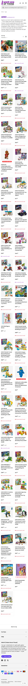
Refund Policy (10, 681)
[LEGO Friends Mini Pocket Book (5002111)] (21, 570)
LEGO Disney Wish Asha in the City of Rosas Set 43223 (20, 548)
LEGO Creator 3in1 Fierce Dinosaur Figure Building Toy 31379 (6, 248)
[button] (23, 3)
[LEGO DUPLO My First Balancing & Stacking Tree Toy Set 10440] (21, 484)
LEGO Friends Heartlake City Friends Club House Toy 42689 (20, 110)
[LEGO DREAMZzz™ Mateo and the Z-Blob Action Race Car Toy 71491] (7, 457)
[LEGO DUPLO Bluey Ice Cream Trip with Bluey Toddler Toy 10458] (7, 430)
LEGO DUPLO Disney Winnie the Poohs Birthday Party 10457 (21, 439)
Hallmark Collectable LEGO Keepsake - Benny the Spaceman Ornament (21, 384)
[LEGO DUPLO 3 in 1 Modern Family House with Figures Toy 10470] (7, 291)
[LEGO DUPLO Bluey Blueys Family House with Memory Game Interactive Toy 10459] (21, 401)
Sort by (3, 35)
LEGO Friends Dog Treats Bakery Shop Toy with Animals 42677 (6, 220)
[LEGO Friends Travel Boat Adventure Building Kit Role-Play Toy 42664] (7, 344)
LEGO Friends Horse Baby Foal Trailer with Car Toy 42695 (6, 109)
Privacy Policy (4, 681)
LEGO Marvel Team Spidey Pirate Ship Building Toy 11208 (6, 274)
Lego (6, 11)
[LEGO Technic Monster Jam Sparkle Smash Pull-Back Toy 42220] (21, 210)
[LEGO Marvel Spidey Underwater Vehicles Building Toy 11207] (21, 265)
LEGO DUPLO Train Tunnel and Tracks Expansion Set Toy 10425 (20, 522)
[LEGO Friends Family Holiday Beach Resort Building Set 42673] (21, 319)
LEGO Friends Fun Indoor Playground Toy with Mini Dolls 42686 (20, 137)
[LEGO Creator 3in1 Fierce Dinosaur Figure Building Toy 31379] (7, 238)
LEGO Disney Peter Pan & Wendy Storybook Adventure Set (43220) (21, 301)
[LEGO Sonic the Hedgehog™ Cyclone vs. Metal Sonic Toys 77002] (7, 512)
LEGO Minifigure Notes (5, 327)
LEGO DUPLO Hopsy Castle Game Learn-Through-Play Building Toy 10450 (20, 354)
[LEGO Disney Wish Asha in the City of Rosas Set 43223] (21, 539)
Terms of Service (18, 681)
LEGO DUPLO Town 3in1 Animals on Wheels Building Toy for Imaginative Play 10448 (6, 383)
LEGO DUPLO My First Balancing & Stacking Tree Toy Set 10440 (20, 494)
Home (2, 11)
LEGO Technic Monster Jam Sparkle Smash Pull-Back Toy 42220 (21, 220)
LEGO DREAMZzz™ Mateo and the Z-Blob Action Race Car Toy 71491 (7, 467)
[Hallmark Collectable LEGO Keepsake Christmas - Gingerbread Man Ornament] (7, 154)
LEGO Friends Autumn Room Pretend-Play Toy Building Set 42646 (21, 467)
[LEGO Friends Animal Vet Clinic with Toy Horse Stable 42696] (7, 597)
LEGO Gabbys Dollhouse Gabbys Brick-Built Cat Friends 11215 (20, 248)
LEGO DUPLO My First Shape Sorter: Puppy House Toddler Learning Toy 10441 (6, 82)
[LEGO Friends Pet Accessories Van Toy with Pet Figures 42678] (21, 183)
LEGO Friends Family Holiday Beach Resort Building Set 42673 (21, 328)
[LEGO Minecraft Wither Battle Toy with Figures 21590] (7, 46)
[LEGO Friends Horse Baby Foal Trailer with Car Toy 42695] (7, 99)
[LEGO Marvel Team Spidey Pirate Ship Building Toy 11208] (7, 265)
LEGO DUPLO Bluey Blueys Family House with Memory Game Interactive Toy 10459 (21, 411)
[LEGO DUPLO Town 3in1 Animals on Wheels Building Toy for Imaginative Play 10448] (7, 372)
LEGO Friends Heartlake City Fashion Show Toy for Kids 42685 (21, 164)
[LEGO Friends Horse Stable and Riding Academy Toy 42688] (7, 127)
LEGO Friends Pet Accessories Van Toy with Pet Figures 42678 (20, 193)
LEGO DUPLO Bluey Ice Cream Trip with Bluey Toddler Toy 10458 (7, 440)
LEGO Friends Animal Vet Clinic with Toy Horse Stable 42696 (6, 606)
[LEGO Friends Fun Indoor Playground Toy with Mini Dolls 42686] (21, 127)
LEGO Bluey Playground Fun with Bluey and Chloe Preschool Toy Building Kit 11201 (7, 411)
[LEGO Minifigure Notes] (7, 318)
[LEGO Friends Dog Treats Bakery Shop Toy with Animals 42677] (7, 210)
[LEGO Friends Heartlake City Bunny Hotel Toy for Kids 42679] (7, 183)
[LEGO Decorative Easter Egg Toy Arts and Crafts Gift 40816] (21, 46)
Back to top (14, 626)
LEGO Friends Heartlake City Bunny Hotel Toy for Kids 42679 (7, 193)
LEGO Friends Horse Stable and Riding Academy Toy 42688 (6, 136)
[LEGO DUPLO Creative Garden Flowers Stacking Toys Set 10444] (7, 484)
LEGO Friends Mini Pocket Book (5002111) (20, 582)
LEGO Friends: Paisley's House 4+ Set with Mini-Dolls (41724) (6, 580)
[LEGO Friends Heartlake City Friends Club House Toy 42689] (21, 100)
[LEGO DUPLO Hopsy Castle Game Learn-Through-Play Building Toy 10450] (21, 344)
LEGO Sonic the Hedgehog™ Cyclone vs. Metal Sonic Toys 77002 (7, 522)
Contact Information (5, 682)
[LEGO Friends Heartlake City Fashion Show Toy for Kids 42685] (21, 154)
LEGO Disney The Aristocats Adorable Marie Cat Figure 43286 (20, 82)
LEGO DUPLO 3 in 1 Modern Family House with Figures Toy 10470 (6, 301)
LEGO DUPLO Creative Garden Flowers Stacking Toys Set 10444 (7, 494)
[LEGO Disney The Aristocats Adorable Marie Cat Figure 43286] (21, 72)
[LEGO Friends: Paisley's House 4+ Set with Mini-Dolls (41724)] (7, 570)
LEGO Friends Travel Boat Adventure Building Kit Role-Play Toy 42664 (6, 354)
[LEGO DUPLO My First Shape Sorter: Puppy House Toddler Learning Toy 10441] (7, 72)
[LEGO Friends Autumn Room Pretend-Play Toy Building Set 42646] (21, 457)
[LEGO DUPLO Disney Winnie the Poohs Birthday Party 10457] (21, 430)
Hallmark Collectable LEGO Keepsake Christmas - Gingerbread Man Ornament (7, 168)
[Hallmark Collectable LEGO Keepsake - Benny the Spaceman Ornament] (21, 372)
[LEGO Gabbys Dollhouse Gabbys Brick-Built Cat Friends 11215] (21, 238)
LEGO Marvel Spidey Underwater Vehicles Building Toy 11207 (21, 274)
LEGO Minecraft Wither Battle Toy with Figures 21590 (6, 55)
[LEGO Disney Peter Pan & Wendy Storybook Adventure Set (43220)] (21, 291)
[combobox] (14, 7)
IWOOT (5, 679)
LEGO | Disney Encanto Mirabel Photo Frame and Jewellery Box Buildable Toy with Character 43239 (6, 551)
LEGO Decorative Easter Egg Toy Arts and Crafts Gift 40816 (21, 55)
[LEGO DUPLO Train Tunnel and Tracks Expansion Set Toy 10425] (21, 512)
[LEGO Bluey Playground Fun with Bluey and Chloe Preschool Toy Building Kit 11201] (7, 401)
